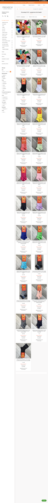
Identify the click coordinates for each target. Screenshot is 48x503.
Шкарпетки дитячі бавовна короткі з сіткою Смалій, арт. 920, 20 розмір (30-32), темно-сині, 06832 (39, 331)
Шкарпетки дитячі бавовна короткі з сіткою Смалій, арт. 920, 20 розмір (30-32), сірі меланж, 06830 (23, 331)
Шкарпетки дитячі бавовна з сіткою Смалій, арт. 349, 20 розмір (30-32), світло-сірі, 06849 (23, 301)
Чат (44, 500)
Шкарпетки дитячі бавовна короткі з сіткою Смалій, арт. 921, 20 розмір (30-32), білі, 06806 (39, 95)
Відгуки (3, 61)
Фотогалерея (4, 54)
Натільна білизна (5, 42)
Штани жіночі (4, 35)
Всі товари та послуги (5, 20)
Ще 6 (3, 90)
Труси (3, 25)
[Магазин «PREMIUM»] (7, 7)
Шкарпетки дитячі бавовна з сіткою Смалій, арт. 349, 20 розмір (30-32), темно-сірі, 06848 (39, 271)
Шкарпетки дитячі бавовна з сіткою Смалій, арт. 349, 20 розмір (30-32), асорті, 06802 (39, 36)
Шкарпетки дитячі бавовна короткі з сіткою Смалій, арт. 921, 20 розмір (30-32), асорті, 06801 (23, 37)
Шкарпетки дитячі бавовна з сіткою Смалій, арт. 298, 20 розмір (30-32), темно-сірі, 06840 (23, 360)
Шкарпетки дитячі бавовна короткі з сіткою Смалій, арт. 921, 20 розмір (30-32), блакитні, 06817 (23, 272)
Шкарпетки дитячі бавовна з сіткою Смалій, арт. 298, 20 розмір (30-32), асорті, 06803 (23, 66)
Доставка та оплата (5, 63)
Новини (3, 51)
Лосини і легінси (4, 32)
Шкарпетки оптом (5, 22)
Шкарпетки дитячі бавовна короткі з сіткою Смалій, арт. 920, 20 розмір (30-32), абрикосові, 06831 (39, 301)
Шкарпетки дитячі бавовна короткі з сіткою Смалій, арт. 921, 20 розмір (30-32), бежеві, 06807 (23, 124)
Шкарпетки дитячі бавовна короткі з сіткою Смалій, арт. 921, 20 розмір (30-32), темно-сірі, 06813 (23, 213)
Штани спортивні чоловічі (6, 40)
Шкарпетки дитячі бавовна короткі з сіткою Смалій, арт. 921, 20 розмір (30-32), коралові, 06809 (23, 154)
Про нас (3, 56)
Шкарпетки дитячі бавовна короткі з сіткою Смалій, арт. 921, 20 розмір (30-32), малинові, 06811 (23, 183)
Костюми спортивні (5, 44)
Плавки (3, 27)
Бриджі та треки (4, 34)
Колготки (3, 30)
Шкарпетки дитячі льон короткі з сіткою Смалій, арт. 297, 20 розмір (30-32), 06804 (39, 66)
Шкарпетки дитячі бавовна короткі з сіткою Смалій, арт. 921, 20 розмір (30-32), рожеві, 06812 (39, 183)
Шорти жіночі (4, 39)
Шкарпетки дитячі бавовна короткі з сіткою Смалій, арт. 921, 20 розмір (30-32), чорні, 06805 (23, 95)
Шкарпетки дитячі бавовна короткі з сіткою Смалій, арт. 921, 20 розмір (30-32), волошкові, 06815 (23, 242)
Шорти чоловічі (4, 37)
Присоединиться (31, 2)
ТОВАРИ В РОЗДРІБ (5, 49)
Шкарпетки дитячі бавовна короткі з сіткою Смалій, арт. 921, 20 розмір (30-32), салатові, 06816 (39, 242)
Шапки (3, 47)
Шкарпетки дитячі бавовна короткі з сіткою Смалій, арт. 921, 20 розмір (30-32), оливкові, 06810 (39, 154)
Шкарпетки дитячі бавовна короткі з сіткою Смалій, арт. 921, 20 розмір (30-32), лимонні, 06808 (39, 124)
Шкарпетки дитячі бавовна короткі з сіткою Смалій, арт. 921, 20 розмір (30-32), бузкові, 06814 (39, 213)
